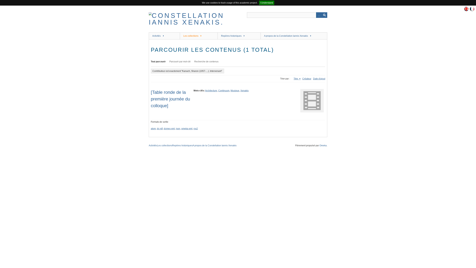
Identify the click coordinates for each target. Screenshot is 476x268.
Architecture (211, 90)
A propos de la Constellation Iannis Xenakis (286, 36)
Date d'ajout (319, 78)
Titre (296, 78)
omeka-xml (186, 128)
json (178, 128)
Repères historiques (231, 36)
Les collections (190, 36)
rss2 (196, 128)
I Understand (266, 2)
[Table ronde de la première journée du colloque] (170, 99)
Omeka (323, 145)
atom (153, 128)
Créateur (306, 78)
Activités (156, 36)
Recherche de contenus (206, 61)
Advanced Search (319, 15)
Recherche (324, 15)
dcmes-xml (169, 128)
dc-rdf (160, 128)
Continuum (223, 90)
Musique (235, 90)
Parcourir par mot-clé (180, 61)
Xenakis (244, 90)
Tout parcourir (158, 61)
